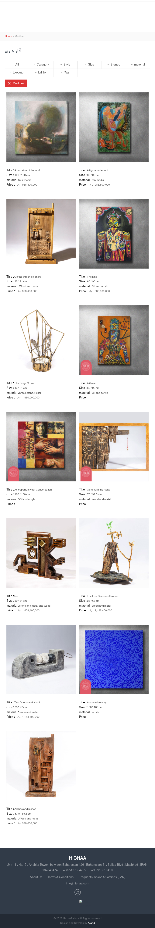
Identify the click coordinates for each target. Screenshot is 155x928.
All (17, 64)
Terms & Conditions (60, 877)
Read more (64, 196)
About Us (36, 877)
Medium (18, 83)
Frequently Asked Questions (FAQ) (102, 877)
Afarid (91, 923)
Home (8, 36)
